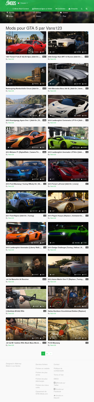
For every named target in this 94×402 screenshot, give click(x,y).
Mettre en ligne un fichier (43, 8)
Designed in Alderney (13, 363)
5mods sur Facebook (59, 390)
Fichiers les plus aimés (41, 373)
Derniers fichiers (41, 364)
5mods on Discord (58, 396)
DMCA (56, 379)
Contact (56, 364)
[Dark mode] (81, 9)
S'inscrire (74, 8)
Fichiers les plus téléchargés (41, 380)
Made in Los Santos (13, 366)
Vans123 (11, 59)
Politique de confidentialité (59, 369)
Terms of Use (59, 375)
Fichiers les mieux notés (42, 386)
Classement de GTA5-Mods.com (42, 392)
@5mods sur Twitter (59, 384)
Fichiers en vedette (43, 368)
